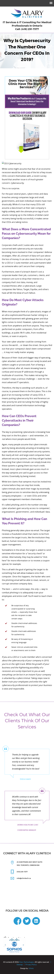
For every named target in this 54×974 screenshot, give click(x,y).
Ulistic (31, 968)
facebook (17, 921)
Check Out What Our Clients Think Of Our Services (27, 721)
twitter (27, 921)
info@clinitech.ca (24, 878)
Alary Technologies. (26, 962)
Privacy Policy (31, 965)
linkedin (36, 921)
